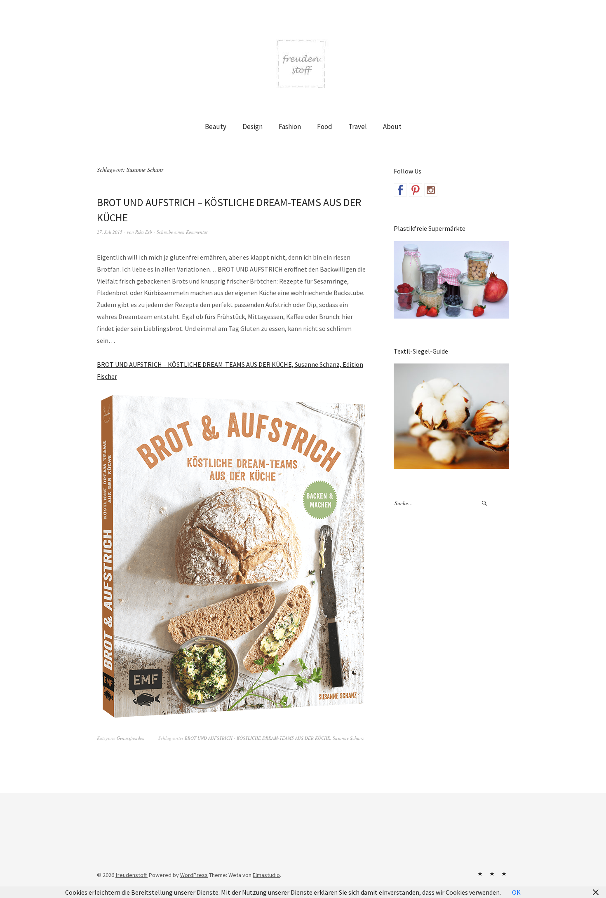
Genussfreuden (131, 738)
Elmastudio (266, 875)
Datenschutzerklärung (504, 874)
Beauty (215, 126)
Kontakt (480, 874)
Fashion (290, 126)
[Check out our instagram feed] (430, 190)
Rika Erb (143, 232)
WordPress (194, 875)
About (392, 126)
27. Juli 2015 (109, 232)
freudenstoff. (131, 875)
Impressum (492, 874)
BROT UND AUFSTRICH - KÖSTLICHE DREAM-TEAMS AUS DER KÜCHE (257, 738)
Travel (357, 126)
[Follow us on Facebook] (400, 190)
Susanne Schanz (348, 738)
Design (252, 126)
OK (516, 892)
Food (324, 126)
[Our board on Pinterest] (415, 190)
